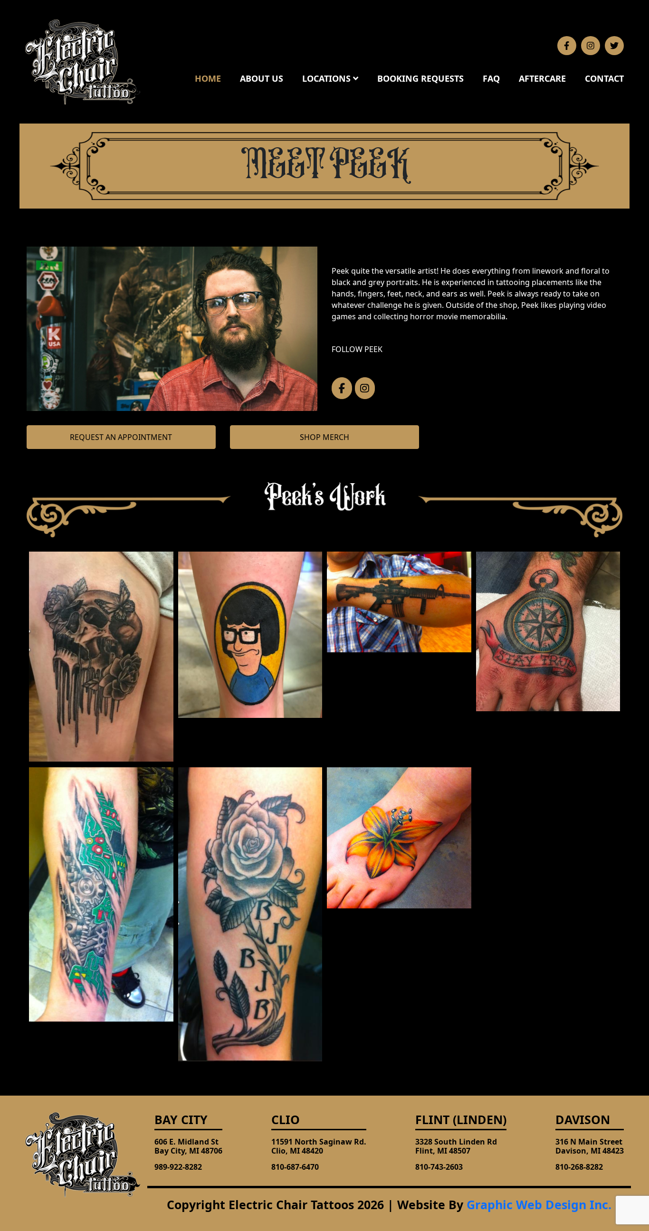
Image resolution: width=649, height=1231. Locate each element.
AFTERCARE (542, 78)
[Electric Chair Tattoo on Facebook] (342, 388)
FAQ (491, 78)
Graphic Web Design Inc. (539, 1204)
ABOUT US (261, 78)
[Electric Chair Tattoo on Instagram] (365, 388)
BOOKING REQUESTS (420, 78)
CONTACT (604, 78)
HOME (208, 78)
